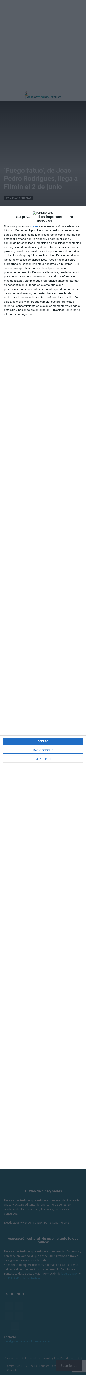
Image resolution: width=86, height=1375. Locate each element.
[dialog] (43, 687)
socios (34, 226)
